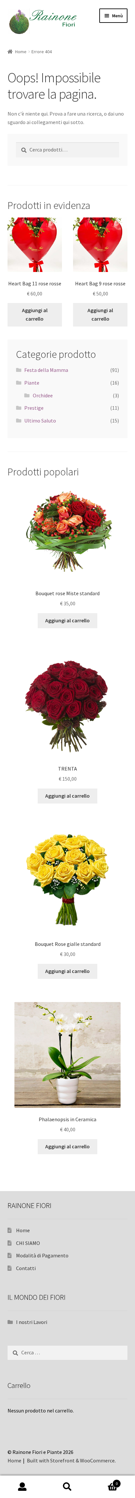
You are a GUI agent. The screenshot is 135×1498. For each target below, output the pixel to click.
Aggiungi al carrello (35, 314)
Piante (31, 382)
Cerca (67, 1487)
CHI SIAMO (28, 1243)
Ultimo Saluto (40, 420)
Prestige (34, 408)
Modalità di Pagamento (42, 1255)
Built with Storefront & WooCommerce (71, 1460)
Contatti (26, 1268)
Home (21, 52)
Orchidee (43, 395)
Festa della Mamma (46, 370)
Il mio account (22, 1487)
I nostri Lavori (31, 1322)
